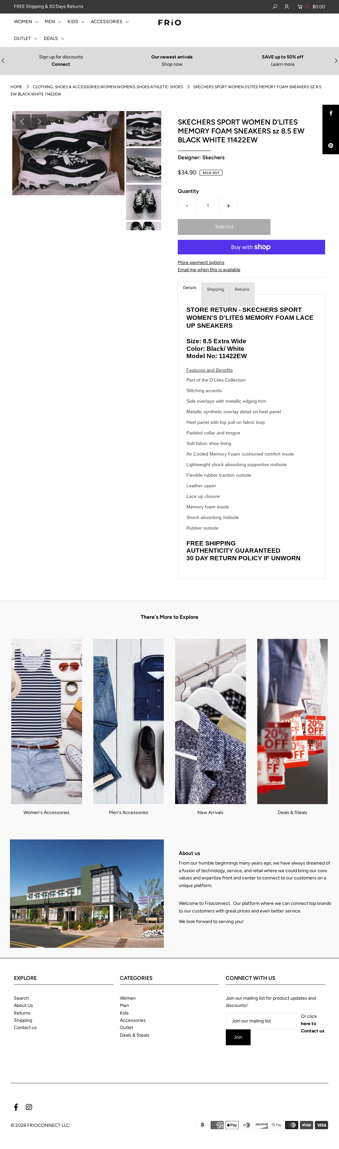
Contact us (25, 1027)
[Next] (39, 121)
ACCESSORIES (107, 21)
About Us (23, 1005)
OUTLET (23, 38)
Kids (124, 1013)
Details (189, 287)
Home (16, 87)
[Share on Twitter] (330, 129)
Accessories (133, 1020)
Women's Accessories (47, 812)
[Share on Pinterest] (330, 146)
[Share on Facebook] (330, 113)
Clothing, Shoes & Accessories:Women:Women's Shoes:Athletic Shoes (108, 87)
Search (21, 998)
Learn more (283, 64)
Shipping (215, 289)
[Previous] (23, 121)
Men (124, 1005)
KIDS (73, 21)
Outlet (126, 1027)
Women (128, 998)
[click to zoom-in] (114, 121)
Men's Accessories (128, 812)
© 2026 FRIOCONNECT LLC (40, 1125)
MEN (50, 21)
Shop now (172, 64)
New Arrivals (210, 812)
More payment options (201, 262)
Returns (242, 289)
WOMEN (23, 21)
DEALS (51, 38)
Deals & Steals (292, 812)
